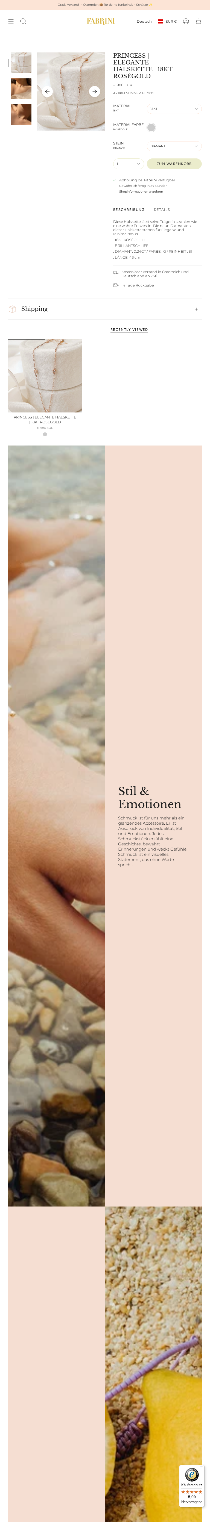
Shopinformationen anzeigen (141, 191)
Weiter (94, 91)
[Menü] (201, 1468)
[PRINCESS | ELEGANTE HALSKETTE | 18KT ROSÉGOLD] (45, 375)
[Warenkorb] (198, 21)
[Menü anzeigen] (10, 21)
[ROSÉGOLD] (45, 434)
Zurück (47, 91)
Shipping (34, 308)
